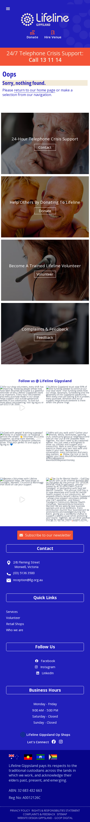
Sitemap (62, 814)
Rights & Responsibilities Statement (56, 810)
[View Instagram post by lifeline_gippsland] (39, 426)
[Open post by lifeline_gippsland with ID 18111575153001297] (68, 408)
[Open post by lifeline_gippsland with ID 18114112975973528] (22, 454)
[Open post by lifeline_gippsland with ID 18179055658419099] (22, 499)
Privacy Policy (20, 810)
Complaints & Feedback (39, 814)
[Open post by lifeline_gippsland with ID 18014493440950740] (68, 454)
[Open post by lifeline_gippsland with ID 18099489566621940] (22, 408)
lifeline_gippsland (21, 389)
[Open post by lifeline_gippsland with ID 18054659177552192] (68, 499)
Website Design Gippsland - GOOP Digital (45, 818)
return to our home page (34, 90)
